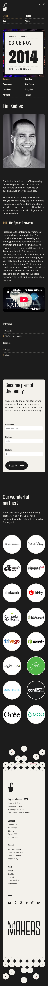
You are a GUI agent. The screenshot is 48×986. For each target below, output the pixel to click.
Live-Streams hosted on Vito (19, 813)
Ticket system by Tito (16, 809)
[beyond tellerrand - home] (5, 7)
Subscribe (13, 465)
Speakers (6, 79)
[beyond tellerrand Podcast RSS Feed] (15, 902)
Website (8, 331)
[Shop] (38, 4)
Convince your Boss (16, 852)
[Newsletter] (44, 4)
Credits (11, 874)
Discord (11, 831)
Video (7, 350)
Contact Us (12, 825)
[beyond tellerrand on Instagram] (32, 902)
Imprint (11, 877)
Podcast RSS (13, 837)
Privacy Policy (13, 880)
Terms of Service (14, 849)
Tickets (28, 94)
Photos (27, 21)
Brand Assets (13, 883)
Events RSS (12, 834)
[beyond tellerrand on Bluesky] (38, 902)
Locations (7, 89)
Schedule (28, 79)
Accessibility (13, 859)
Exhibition (29, 89)
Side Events (29, 84)
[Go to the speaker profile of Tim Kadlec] (24, 141)
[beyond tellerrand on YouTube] (9, 902)
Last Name (8, 450)
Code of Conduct (14, 856)
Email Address (9, 424)
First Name (8, 437)
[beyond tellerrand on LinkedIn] (26, 902)
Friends (28, 15)
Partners (6, 94)
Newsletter (12, 828)
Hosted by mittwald (16, 806)
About (10, 871)
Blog (4, 21)
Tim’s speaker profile (13, 336)
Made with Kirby (14, 803)
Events (5, 15)
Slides (7, 355)
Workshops (7, 84)
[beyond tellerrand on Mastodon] (21, 902)
